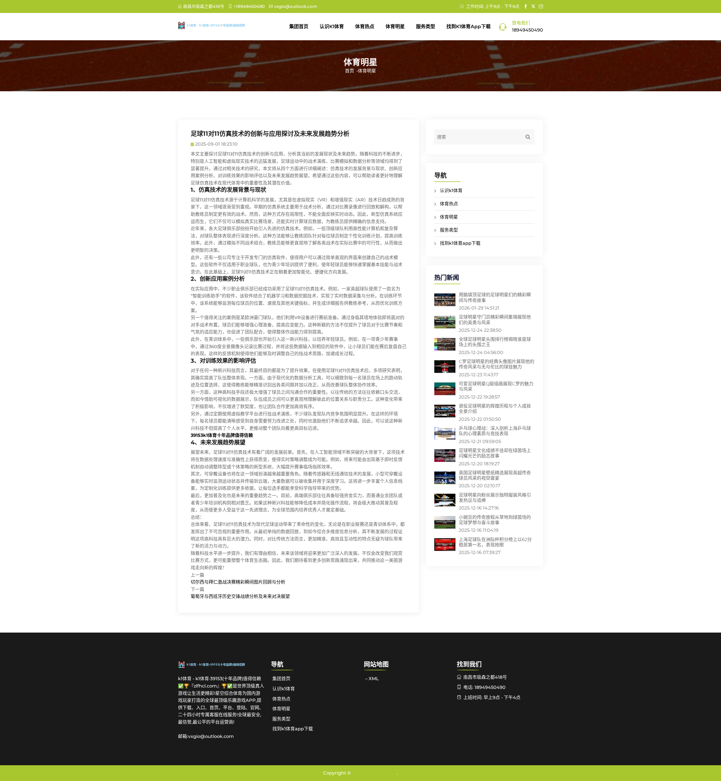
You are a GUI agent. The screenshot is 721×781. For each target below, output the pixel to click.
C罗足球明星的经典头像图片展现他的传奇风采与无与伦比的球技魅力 (496, 364)
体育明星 (395, 26)
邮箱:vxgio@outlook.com (206, 736)
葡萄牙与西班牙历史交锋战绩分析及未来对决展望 (240, 596)
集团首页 (298, 26)
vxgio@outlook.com (295, 6)
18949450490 (527, 30)
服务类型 (425, 26)
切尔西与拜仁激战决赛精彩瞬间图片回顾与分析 (238, 582)
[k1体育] (221, 25)
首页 (349, 71)
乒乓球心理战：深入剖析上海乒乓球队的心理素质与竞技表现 (495, 431)
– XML (372, 678)
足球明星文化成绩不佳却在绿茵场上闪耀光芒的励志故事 (495, 453)
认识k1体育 (332, 26)
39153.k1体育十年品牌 (374, 773)
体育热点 (364, 26)
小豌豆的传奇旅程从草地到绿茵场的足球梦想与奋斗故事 (495, 520)
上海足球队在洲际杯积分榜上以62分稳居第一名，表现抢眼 (495, 542)
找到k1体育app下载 (468, 26)
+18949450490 (249, 6)
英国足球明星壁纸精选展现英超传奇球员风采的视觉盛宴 (495, 475)
